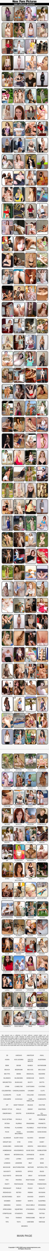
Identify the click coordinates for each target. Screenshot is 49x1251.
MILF (30, 1163)
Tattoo (7, 824)
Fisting (42, 917)
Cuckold (18, 1099)
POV (30, 972)
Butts (41, 1082)
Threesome (30, 1218)
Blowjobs (42, 788)
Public (30, 770)
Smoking (7, 1205)
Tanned (30, 1213)
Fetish (18, 954)
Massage (6, 1167)
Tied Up (42, 1008)
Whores (24, 1226)
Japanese (30, 1154)
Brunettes (7, 1082)
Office (30, 1171)
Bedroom (18, 1070)
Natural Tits (42, 1167)
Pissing (30, 1184)
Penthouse (18, 1184)
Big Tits (7, 1074)
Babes (30, 1065)
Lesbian (7, 1163)
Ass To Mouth (30, 1060)
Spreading (7, 1209)
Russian (42, 1192)
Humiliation (42, 1150)
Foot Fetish (42, 1128)
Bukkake (18, 1082)
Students (19, 1213)
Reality (19, 824)
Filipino (19, 936)
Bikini (19, 1074)
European (30, 1113)
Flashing (18, 1128)
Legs (42, 1159)
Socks (30, 788)
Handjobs (7, 1146)
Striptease (41, 824)
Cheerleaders (19, 1091)
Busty (30, 1082)
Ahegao (19, 990)
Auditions (42, 1059)
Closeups (19, 860)
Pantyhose (18, 898)
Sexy (19, 1197)
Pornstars (41, 1184)
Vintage (31, 917)
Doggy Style (7, 898)
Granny (42, 954)
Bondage (30, 1078)
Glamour (7, 1138)
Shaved (19, 917)
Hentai (41, 842)
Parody (42, 1180)
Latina (18, 1159)
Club (7, 954)
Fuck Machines (19, 879)
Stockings (30, 1209)
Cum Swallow (30, 1100)
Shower (7, 1201)
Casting (42, 1086)
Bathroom (42, 1065)
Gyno (7, 879)
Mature (19, 770)
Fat (30, 1119)
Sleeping (41, 1201)
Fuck (19, 842)
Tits (7, 1222)
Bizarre (30, 860)
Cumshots (7, 972)
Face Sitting (42, 898)
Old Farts (7, 1176)
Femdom (7, 806)
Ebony (30, 1109)
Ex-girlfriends (42, 1114)
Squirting (7, 1008)
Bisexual (30, 1074)
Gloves (30, 1138)
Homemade (42, 936)
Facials (30, 842)
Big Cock (41, 1070)
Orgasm (30, 824)
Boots (41, 1078)
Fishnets (7, 1026)
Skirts (30, 1201)
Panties (19, 1180)
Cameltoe (19, 1086)
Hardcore (19, 1146)
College (30, 1095)
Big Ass (30, 1070)
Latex (7, 990)
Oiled (42, 1171)
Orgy (19, 788)
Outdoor (42, 1176)
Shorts (42, 1197)
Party (7, 1184)
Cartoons (42, 770)
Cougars (42, 1095)
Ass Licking (30, 898)
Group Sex (7, 1142)
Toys (19, 1222)
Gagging (30, 1132)
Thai (7, 1218)
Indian (7, 1154)
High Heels (18, 972)
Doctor (42, 990)
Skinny (18, 1201)
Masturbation (7, 917)
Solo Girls (18, 1026)
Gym (18, 1142)
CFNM (30, 1008)
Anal (42, 806)
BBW (30, 879)
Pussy (30, 806)
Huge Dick (42, 860)
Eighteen (7, 788)
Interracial (30, 954)
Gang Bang (41, 1132)
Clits (43, 1091)
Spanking (42, 1205)
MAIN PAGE (24, 1235)
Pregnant (7, 1188)
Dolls (41, 1026)
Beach (7, 770)
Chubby (31, 1091)
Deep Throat (19, 1105)
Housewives (19, 1150)
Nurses (19, 1171)
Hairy (42, 1142)
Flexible (18, 806)
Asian (7, 1059)
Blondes (7, 1078)
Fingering (30, 1123)
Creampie (7, 1099)
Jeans (41, 1154)
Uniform (42, 972)
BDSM (19, 1065)
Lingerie (18, 1163)
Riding (30, 1192)
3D (7, 1055)
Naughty (7, 1171)
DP (7, 860)
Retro (41, 879)
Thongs (19, 1218)
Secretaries (7, 1197)
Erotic (7, 842)
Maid (30, 1026)
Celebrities (18, 1008)
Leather (7, 936)
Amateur (30, 1055)
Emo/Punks (7, 1113)
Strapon (30, 990)
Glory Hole (18, 1138)
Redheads (7, 1192)
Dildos (30, 936)
